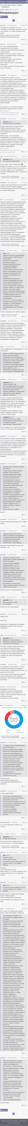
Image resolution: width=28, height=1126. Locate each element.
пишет (10, 121)
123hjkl (2, 597)
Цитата (25, 39)
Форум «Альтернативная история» (13, 2)
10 (15, 20)
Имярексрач (5, 7)
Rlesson (2, 250)
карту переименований (7, 440)
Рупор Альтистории (10, 5)
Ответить (5, 17)
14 (22, 20)
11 (18, 20)
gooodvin (3, 25)
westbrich (3, 75)
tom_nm (2, 44)
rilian (1, 346)
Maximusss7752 (14, 9)
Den (1, 156)
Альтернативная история (15, 1121)
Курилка (19, 5)
